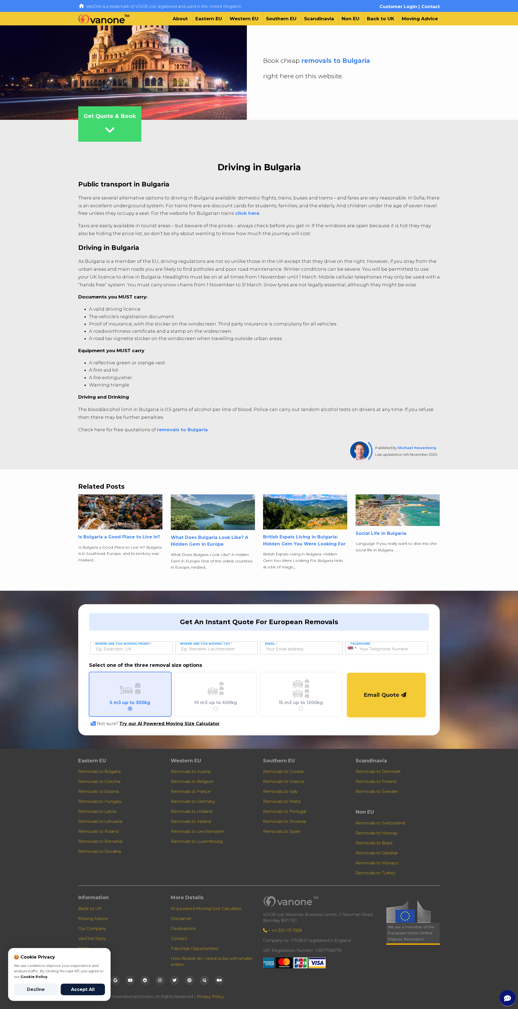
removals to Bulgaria (335, 60)
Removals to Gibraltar (377, 852)
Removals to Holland (191, 811)
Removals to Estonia (98, 791)
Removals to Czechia (99, 781)
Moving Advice (420, 18)
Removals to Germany (193, 801)
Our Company (92, 928)
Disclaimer (181, 918)
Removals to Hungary (99, 801)
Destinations (183, 928)
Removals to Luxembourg (197, 841)
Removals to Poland (98, 831)
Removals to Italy (280, 791)
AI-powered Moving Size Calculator (206, 908)
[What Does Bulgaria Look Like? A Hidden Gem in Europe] (213, 514)
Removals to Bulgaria (99, 771)
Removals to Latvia (97, 811)
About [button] (180, 18)
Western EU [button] (244, 18)
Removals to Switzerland (380, 822)
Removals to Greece (283, 781)
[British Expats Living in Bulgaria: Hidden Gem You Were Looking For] (305, 513)
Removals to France (191, 791)
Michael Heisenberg (417, 448)
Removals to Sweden (377, 791)
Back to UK (380, 18)
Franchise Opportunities (194, 948)
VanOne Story (92, 938)
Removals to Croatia (283, 771)
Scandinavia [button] (319, 18)
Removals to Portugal (284, 811)
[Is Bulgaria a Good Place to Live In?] (120, 513)
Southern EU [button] (281, 18)
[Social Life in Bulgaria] (398, 511)
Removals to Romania (100, 841)
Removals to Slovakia (99, 851)
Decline (36, 989)
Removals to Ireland (191, 821)
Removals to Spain (281, 831)
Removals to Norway (376, 832)
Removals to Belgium (192, 781)
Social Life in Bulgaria (381, 533)
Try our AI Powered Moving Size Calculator (169, 723)
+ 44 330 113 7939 (284, 930)
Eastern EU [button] (208, 18)
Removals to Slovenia (284, 821)
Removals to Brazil (374, 842)
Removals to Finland (376, 781)
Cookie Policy (34, 976)
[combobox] (352, 648)
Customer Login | (400, 6)
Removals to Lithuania (100, 821)
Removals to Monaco (377, 862)
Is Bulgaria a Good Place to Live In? (119, 536)
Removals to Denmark (378, 771)
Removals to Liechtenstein (197, 831)
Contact (430, 6)
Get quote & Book (110, 126)
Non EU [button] (350, 18)
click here (247, 213)
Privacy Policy (210, 996)
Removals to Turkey (375, 872)
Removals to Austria (190, 771)
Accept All (83, 989)
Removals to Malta (282, 801)
